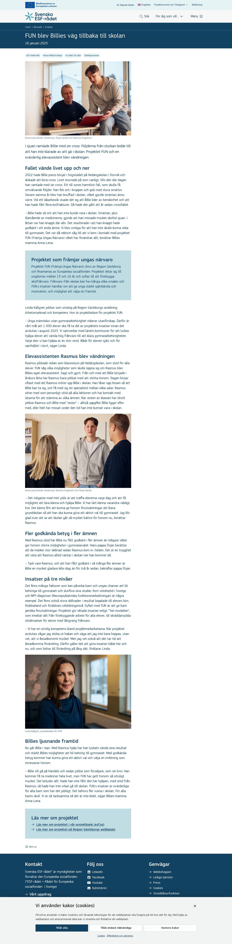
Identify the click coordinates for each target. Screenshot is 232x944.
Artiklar (49, 27)
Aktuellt (38, 27)
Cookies (101, 935)
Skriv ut (32, 846)
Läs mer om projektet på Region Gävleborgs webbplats (75, 829)
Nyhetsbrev (99, 888)
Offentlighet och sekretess (120, 935)
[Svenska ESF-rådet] (41, 16)
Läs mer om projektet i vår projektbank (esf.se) (70, 824)
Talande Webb (127, 4)
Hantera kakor (170, 928)
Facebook (98, 877)
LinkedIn (97, 872)
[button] (194, 906)
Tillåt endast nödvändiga (116, 928)
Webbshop (197, 4)
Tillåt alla (62, 928)
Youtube (97, 882)
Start (28, 27)
